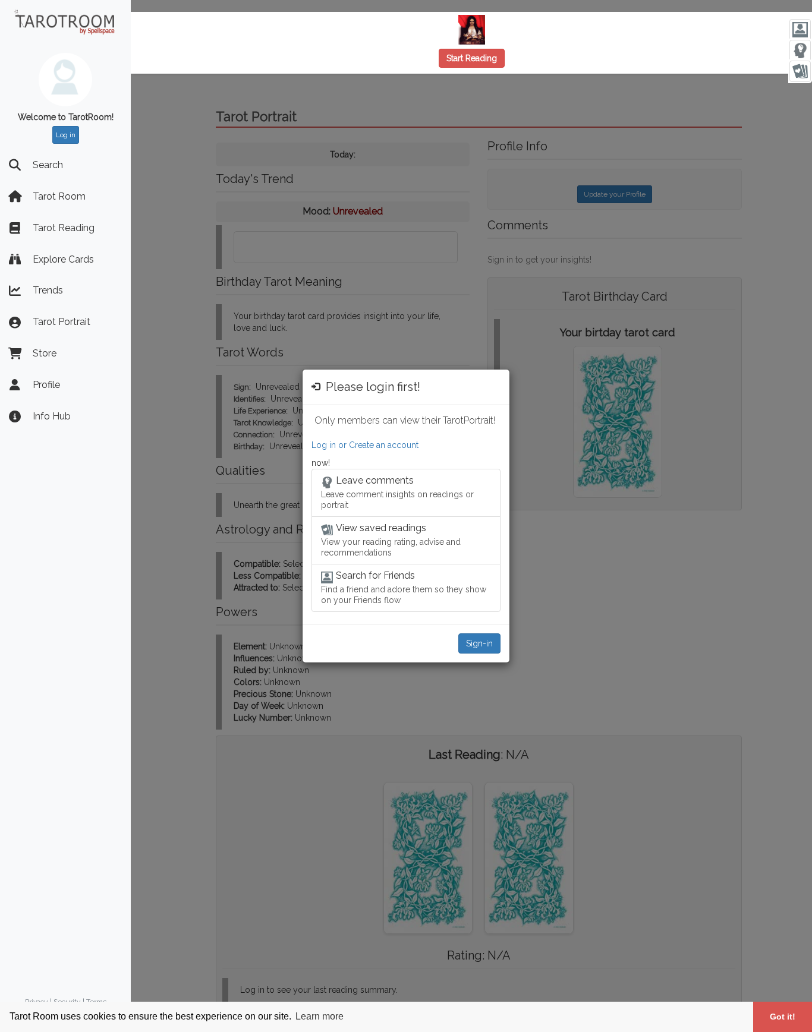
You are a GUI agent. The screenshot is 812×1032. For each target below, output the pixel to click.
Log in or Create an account (364, 445)
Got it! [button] (782, 1016)
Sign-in (479, 643)
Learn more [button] (319, 1016)
